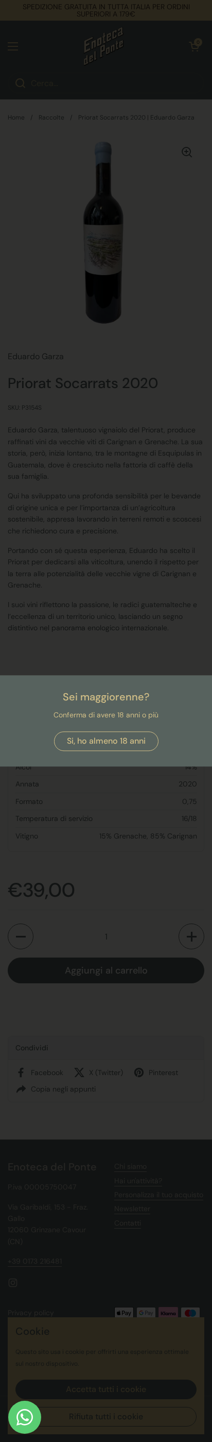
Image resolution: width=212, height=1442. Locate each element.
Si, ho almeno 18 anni (106, 741)
